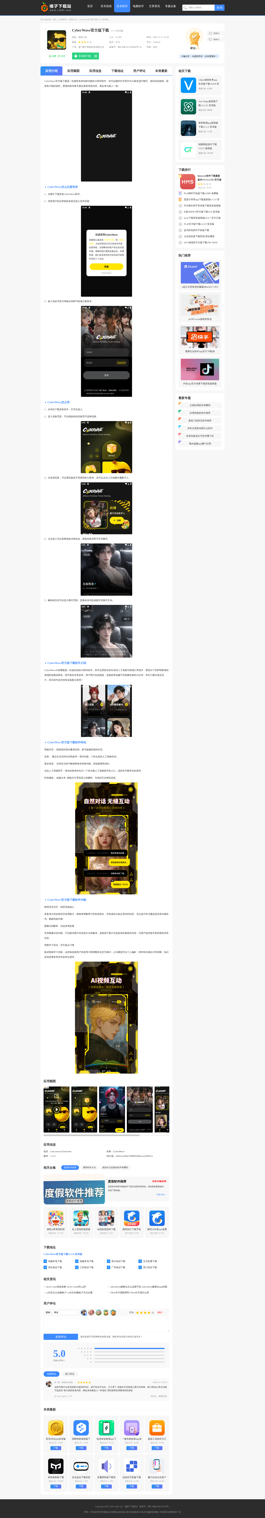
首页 (90, 6)
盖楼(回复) (162, 1396)
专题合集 (170, 6)
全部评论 (51, 1374)
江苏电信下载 (87, 1267)
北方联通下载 (150, 1261)
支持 (153, 1396)
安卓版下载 (85, 56)
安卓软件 (122, 6)
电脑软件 (138, 6)
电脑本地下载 (55, 1261)
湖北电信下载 (55, 1267)
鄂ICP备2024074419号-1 (159, 1506)
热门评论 (69, 1374)
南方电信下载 (118, 1261)
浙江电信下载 (150, 1267)
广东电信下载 (118, 1267)
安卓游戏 (106, 6)
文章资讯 (154, 6)
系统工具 (73, 19)
